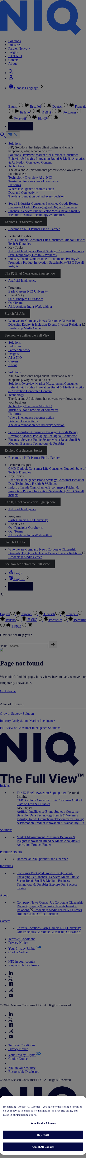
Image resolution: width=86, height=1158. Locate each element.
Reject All (43, 1134)
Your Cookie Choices (43, 1122)
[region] (43, 1125)
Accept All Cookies (43, 1146)
